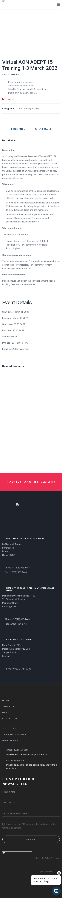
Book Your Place (29, 412)
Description (18, 129)
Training (36, 108)
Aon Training (25, 108)
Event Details (43, 129)
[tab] (18, 130)
